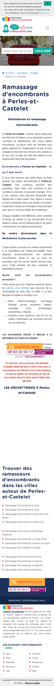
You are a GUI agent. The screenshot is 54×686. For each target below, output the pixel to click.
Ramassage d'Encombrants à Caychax (23, 561)
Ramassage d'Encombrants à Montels (22, 570)
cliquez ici (44, 13)
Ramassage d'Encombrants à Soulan (22, 547)
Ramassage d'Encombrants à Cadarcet (23, 565)
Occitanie (22, 72)
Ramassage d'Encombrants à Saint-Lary (24, 522)
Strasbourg (37, 662)
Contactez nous (27, 346)
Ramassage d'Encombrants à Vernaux (23, 557)
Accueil (9, 72)
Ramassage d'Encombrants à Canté (21, 505)
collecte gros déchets (17, 288)
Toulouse (36, 653)
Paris (8, 658)
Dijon (34, 671)
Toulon (35, 658)
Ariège (34, 72)
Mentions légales (32, 683)
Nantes (35, 666)
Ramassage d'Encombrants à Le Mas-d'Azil (25, 539)
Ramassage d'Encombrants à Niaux (21, 510)
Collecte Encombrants (13, 611)
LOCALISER (43, 50)
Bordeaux (10, 666)
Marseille (9, 662)
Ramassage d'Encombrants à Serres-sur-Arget (27, 543)
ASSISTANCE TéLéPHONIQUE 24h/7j (27, 600)
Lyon (7, 653)
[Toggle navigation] (47, 28)
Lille (7, 671)
